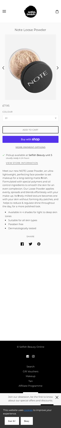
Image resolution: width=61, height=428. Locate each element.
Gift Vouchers (30, 371)
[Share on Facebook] (22, 244)
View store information (22, 163)
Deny (26, 421)
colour (8, 111)
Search (31, 366)
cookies (28, 410)
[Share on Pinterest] (39, 244)
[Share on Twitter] (30, 244)
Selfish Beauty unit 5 (40, 155)
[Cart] (56, 11)
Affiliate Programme (30, 385)
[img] (27, 356)
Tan (30, 381)
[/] (30, 11)
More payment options (31, 147)
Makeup (30, 376)
